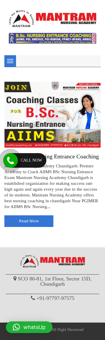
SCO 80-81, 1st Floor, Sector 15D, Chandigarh (55, 281)
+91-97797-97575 (55, 298)
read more (29, 221)
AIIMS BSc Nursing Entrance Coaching (51, 156)
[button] (29, 327)
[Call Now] (10, 160)
